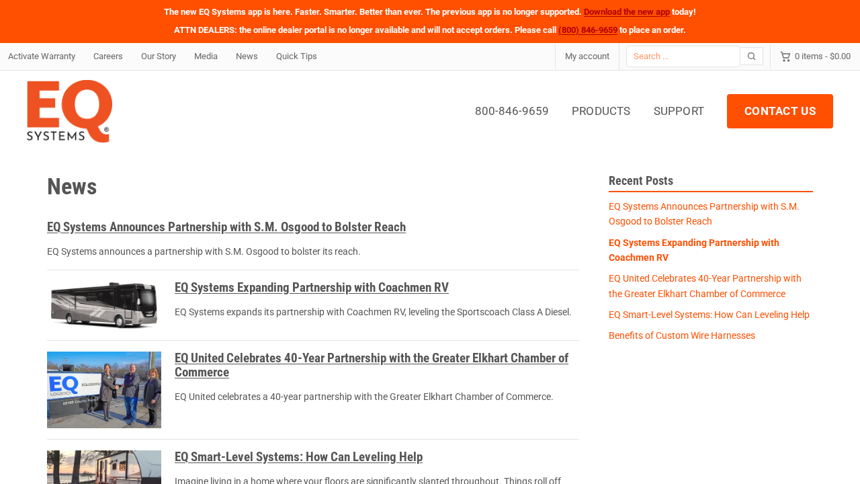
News (247, 56)
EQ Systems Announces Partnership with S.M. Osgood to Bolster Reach (226, 227)
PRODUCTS (601, 111)
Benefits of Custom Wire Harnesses (682, 335)
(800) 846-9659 (587, 30)
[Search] (751, 56)
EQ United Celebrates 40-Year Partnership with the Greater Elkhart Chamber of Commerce (371, 365)
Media (206, 56)
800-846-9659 (512, 111)
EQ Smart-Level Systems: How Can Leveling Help (299, 457)
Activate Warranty (41, 56)
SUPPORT (679, 111)
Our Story (158, 56)
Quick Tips (296, 56)
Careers (108, 56)
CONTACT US (780, 111)
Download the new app (627, 12)
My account (587, 56)
